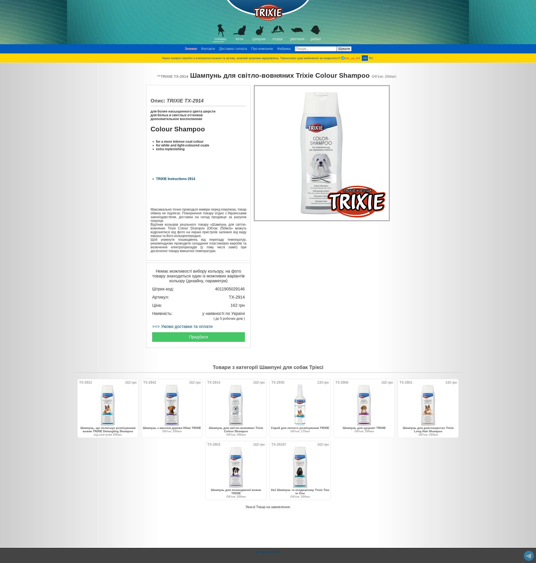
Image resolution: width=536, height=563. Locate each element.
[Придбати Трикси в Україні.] (268, 10)
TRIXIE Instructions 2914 (175, 179)
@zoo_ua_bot (529, 556)
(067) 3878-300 (374, 6)
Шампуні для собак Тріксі (291, 367)
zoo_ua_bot (352, 58)
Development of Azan (268, 551)
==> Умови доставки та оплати (182, 326)
